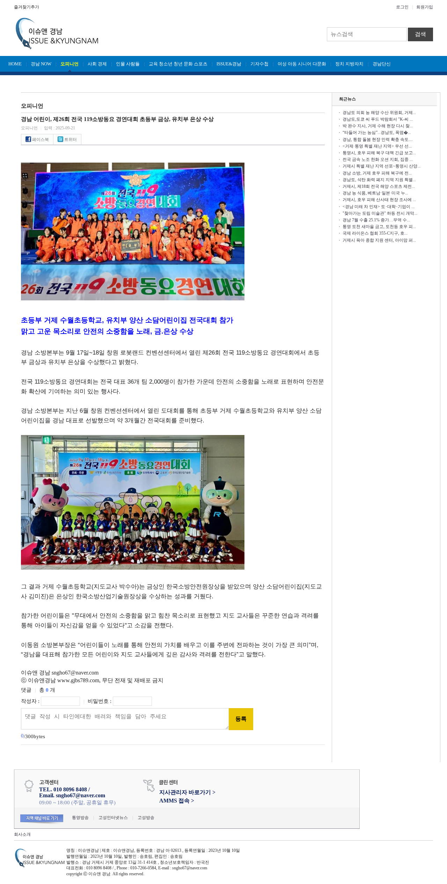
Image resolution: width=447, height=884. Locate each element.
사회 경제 (97, 63)
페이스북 (40, 139)
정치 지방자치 (349, 63)
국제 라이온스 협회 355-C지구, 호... (375, 233)
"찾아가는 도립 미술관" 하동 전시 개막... (380, 213)
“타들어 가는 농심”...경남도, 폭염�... (377, 132)
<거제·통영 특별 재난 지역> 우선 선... (377, 146)
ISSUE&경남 (229, 63)
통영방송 (80, 817)
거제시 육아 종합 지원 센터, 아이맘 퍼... (379, 240)
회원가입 (424, 7)
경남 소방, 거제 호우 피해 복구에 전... (377, 173)
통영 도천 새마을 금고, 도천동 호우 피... (379, 226)
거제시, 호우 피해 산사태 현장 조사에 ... (379, 199)
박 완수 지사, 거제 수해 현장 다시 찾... (378, 125)
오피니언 (69, 63)
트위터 (70, 139)
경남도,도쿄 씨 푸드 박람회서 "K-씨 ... (378, 119)
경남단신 (382, 63)
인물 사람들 (128, 63)
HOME (15, 63)
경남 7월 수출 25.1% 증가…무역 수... (376, 220)
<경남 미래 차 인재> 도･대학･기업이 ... (379, 206)
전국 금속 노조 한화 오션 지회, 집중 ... (378, 159)
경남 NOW (41, 63)
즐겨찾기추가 (26, 7)
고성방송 (146, 817)
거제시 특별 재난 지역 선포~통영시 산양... (381, 166)
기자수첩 (259, 63)
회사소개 (22, 834)
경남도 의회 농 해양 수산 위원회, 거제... (379, 112)
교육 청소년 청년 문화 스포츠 (178, 63)
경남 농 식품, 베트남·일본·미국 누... (375, 193)
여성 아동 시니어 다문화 (302, 63)
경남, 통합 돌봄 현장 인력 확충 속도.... (378, 139)
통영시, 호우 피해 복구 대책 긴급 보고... (379, 152)
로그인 (402, 7)
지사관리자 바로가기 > (187, 792)
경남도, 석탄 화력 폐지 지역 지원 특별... (379, 179)
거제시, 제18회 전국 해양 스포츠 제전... (379, 186)
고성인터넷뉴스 (113, 817)
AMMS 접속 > (176, 801)
